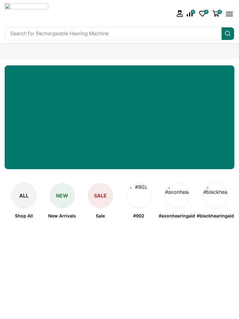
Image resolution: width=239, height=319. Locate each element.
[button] (180, 13)
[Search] (228, 33)
